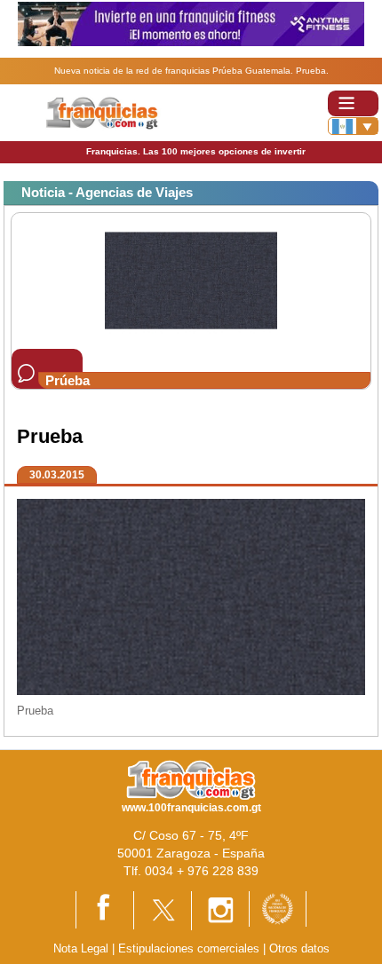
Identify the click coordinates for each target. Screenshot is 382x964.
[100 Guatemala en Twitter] (162, 909)
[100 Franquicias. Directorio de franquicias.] (114, 111)
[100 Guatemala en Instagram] (220, 909)
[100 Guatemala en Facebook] (104, 909)
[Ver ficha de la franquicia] (190, 279)
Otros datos (299, 948)
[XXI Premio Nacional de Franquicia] (278, 907)
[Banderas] (353, 126)
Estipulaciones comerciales (190, 948)
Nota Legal (80, 948)
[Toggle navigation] (353, 103)
